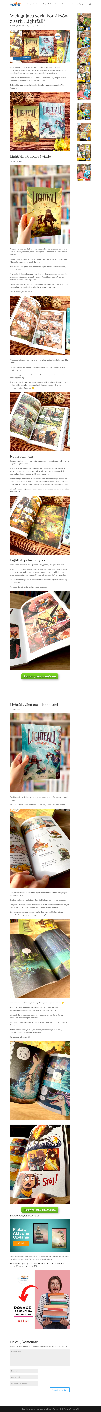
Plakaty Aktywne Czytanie (24, 1215)
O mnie (57, 4)
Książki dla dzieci (40, 26)
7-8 (15, 26)
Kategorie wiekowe (17, 4)
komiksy (31, 26)
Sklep (44, 4)
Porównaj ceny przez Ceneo (40, 676)
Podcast (50, 4)
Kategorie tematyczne (33, 4)
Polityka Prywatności (71, 1409)
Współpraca (65, 4)
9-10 (18, 26)
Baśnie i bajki (24, 26)
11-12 (12, 26)
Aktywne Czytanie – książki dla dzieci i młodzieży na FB (37, 1265)
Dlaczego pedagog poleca (79, 4)
